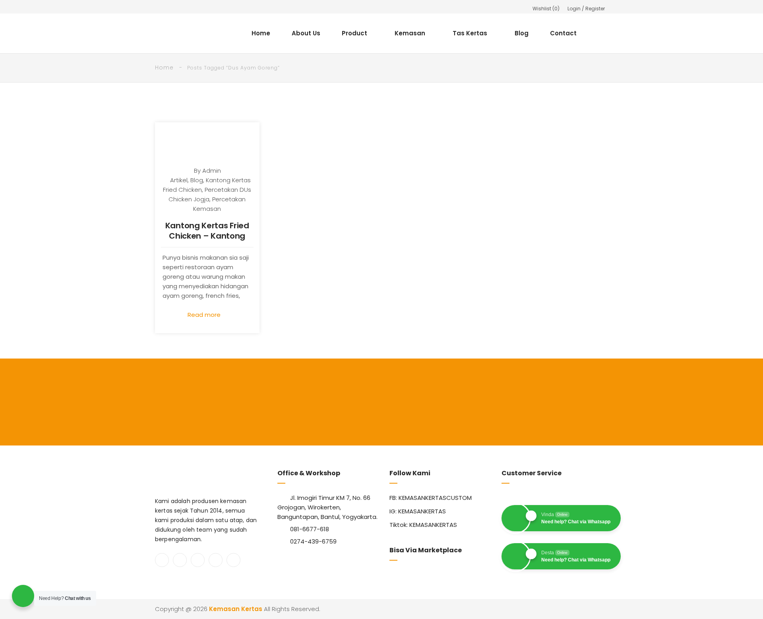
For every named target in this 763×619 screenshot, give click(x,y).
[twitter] (180, 560)
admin (211, 170)
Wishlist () (546, 8)
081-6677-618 (309, 529)
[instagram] (198, 560)
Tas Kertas (470, 33)
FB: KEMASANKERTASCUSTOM (430, 498)
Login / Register (586, 8)
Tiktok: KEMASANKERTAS (423, 525)
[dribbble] (233, 560)
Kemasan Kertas (235, 609)
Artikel (179, 180)
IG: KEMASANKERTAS (417, 511)
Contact (563, 33)
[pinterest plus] (216, 560)
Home (261, 33)
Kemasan (410, 33)
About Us (306, 33)
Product (354, 33)
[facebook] (162, 560)
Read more (205, 314)
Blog (522, 33)
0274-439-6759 (313, 541)
